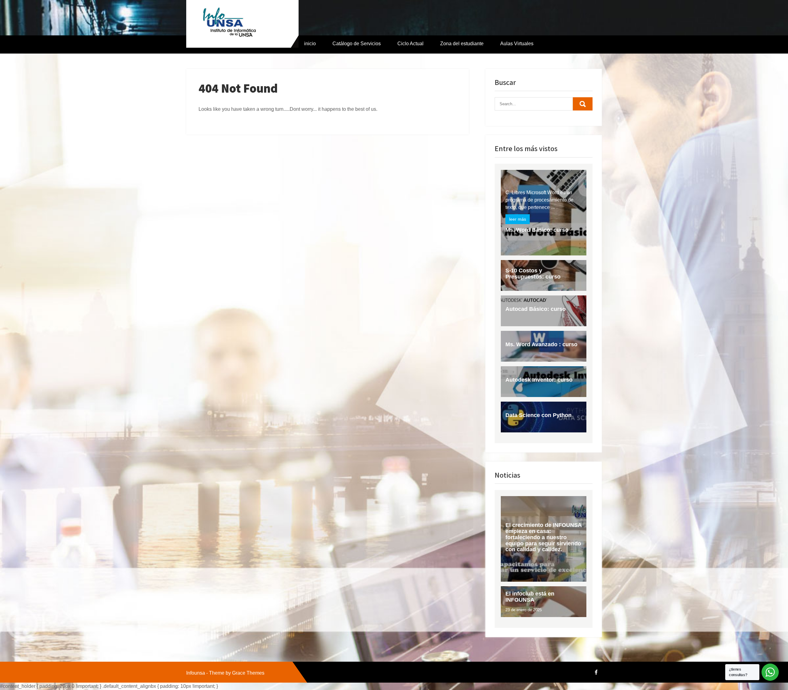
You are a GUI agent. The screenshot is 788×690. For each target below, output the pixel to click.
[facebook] (596, 672)
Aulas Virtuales (516, 43)
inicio (310, 43)
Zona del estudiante (462, 43)
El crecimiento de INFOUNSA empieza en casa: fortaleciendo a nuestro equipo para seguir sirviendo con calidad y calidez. (543, 537)
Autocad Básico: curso (535, 309)
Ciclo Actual (410, 43)
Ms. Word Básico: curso (537, 230)
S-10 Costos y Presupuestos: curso (533, 273)
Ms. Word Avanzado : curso (541, 344)
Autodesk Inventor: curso (539, 380)
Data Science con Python (538, 415)
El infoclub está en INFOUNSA (529, 597)
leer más (517, 219)
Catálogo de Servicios (356, 43)
